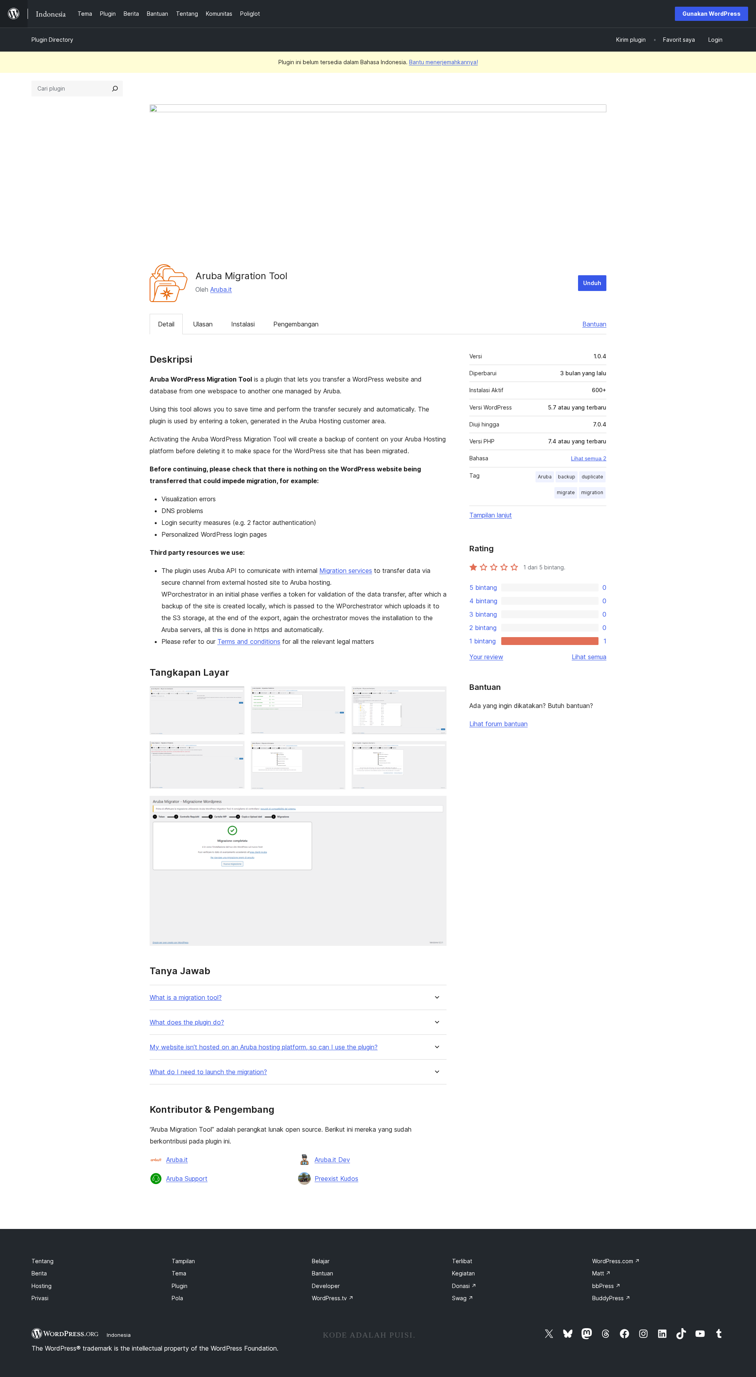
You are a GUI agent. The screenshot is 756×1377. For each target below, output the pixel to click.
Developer (326, 1285)
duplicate (592, 477)
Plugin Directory (52, 39)
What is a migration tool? (186, 997)
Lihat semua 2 (588, 458)
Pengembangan (296, 324)
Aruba (545, 477)
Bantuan (594, 324)
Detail (166, 324)
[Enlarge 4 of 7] (234, 752)
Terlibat (462, 1261)
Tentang (43, 1261)
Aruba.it (221, 289)
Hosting (42, 1285)
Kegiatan (463, 1273)
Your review (486, 657)
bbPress (606, 1285)
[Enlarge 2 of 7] (335, 697)
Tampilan (183, 1261)
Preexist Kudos (336, 1178)
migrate (566, 492)
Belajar (321, 1261)
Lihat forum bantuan (498, 724)
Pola (177, 1298)
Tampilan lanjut (490, 515)
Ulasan (203, 324)
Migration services (345, 571)
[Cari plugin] (115, 88)
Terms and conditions (248, 641)
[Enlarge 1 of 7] (234, 697)
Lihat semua (589, 657)
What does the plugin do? (187, 1022)
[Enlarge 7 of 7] (436, 806)
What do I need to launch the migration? (208, 1072)
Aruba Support (187, 1178)
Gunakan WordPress (711, 13)
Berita (39, 1273)
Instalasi (243, 324)
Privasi (40, 1298)
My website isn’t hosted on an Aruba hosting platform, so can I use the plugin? (264, 1047)
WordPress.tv (333, 1298)
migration (592, 492)
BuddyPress (611, 1298)
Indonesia (119, 1335)
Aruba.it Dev (332, 1160)
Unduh (592, 283)
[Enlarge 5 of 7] (335, 752)
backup (566, 477)
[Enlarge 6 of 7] (436, 752)
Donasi (464, 1285)
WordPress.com (616, 1261)
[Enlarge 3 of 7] (436, 697)
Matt (601, 1273)
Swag (462, 1298)
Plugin (179, 1285)
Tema (179, 1273)
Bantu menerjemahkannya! (443, 62)
